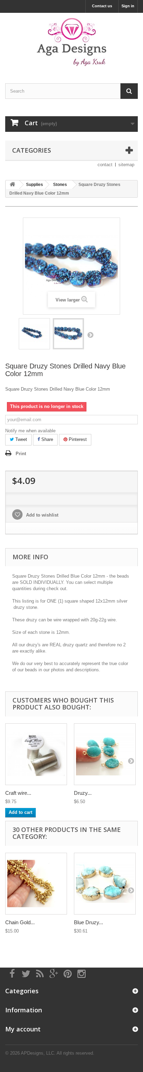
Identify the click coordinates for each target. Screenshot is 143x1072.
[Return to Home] (12, 184)
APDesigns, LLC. (38, 1053)
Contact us (102, 6)
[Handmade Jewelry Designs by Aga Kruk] (71, 42)
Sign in (127, 6)
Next (90, 334)
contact (105, 164)
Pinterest (77, 439)
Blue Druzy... (88, 922)
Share (46, 439)
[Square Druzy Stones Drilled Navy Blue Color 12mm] (34, 333)
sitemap (126, 164)
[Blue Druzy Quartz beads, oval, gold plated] (105, 883)
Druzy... (83, 793)
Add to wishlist (41, 515)
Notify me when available (30, 430)
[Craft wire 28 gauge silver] (36, 754)
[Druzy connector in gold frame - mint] (105, 754)
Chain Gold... (20, 922)
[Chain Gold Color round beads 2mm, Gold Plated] (36, 883)
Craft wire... (18, 793)
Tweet (20, 439)
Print (21, 453)
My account (23, 1029)
